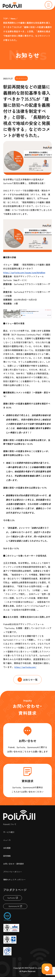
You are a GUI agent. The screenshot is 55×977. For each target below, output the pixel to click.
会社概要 (7, 848)
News (13, 18)
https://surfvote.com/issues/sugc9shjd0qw (24, 272)
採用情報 (7, 856)
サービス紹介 (8, 832)
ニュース (7, 840)
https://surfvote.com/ (25, 667)
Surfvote (11, 897)
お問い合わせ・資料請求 (13, 863)
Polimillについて (9, 824)
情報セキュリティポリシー (14, 879)
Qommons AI (14, 906)
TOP (5, 18)
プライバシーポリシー (12, 871)
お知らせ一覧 (30, 679)
